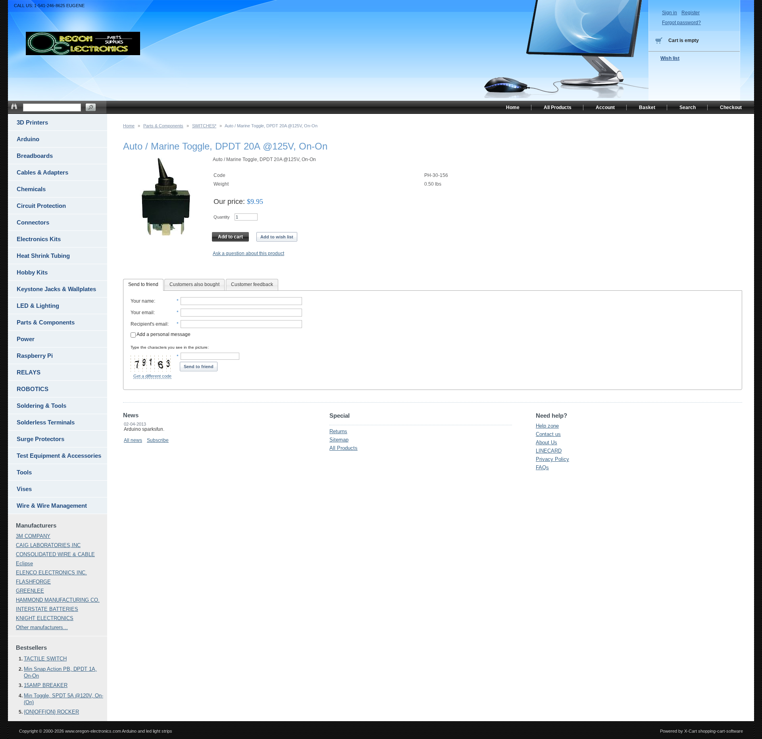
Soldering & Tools (41, 405)
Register (690, 12)
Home (129, 125)
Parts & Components (163, 125)
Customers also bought (194, 284)
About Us (546, 442)
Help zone (547, 426)
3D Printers (32, 122)
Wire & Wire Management (52, 505)
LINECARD (549, 451)
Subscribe (158, 440)
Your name (142, 301)
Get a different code (152, 376)
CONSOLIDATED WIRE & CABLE (55, 554)
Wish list (669, 58)
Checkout (731, 107)
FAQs (542, 467)
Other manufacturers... (42, 627)
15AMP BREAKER (45, 685)
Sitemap (338, 440)
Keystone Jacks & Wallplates (56, 289)
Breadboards (35, 155)
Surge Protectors (40, 439)
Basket (647, 107)
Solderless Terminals (46, 422)
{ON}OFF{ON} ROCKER (51, 712)
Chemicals (31, 189)
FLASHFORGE (33, 582)
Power (26, 339)
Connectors (33, 222)
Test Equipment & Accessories (59, 455)
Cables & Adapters (42, 172)
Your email (142, 312)
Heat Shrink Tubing (43, 255)
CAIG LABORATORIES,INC (48, 545)
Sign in (669, 12)
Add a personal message (163, 334)
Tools (24, 472)
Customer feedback (252, 284)
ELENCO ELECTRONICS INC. (51, 573)
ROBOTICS (32, 389)
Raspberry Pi (35, 355)
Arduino (28, 139)
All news (133, 440)
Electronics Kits (39, 239)
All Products (343, 448)
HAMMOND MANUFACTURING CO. (58, 600)
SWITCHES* (204, 125)
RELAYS (28, 372)
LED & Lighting (38, 305)
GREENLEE (30, 591)
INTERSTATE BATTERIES (47, 609)
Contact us (548, 434)
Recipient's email (149, 324)
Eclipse (24, 563)
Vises (24, 489)
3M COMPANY (33, 536)
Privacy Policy (552, 459)
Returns (338, 431)
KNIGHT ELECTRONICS (44, 618)
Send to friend (143, 284)
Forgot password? (681, 22)
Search (687, 107)
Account (605, 107)
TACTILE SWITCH (45, 659)
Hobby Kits (32, 272)
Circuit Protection (41, 205)
